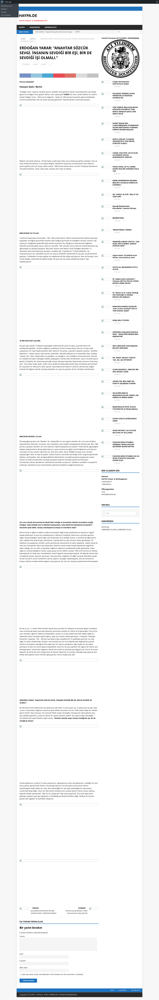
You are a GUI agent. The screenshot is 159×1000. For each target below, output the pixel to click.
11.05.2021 (117, 286)
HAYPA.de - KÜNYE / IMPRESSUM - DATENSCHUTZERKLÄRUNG (56, 995)
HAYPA (22, 27)
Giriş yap (8, 2)
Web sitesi (24, 967)
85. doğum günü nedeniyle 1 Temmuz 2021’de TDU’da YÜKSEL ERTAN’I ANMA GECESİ (126, 281)
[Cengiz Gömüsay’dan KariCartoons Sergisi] (106, 84)
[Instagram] (136, 9)
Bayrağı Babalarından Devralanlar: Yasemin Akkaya (124, 207)
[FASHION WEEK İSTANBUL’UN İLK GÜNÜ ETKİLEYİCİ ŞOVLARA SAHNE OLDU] (106, 458)
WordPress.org (6, 6)
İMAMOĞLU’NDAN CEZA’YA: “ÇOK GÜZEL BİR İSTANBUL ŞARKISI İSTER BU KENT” (126, 243)
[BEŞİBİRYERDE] (106, 220)
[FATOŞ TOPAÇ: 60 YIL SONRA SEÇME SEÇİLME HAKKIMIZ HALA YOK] (106, 169)
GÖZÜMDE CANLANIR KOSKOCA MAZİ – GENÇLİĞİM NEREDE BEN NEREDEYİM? (125, 334)
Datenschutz (50, 27)
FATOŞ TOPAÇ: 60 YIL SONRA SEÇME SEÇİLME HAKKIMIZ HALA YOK (126, 169)
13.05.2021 (117, 272)
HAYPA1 (44, 64)
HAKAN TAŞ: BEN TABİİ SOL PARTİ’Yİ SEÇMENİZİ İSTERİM (124, 382)
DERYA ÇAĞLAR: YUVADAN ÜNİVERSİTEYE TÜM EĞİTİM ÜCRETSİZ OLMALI (123, 141)
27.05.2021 (117, 199)
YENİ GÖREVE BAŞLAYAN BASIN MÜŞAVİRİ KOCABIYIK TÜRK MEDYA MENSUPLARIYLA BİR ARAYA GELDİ (125, 110)
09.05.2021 (117, 299)
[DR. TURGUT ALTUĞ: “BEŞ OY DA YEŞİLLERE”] (106, 196)
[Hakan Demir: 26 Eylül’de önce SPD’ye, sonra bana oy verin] (106, 257)
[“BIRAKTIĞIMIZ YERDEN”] (106, 232)
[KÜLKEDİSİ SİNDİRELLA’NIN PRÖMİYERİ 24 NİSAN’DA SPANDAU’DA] (106, 95)
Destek (3, 12)
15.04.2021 (117, 449)
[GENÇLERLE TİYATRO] (106, 322)
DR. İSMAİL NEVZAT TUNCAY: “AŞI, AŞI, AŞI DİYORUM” (124, 359)
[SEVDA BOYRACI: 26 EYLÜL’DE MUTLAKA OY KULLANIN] (106, 432)
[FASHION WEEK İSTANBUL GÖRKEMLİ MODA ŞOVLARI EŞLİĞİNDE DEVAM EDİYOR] (106, 444)
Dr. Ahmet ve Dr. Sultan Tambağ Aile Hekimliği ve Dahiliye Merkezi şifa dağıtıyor (125, 295)
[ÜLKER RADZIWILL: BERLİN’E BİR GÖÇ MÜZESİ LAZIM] (106, 371)
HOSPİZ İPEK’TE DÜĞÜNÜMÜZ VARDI (125, 419)
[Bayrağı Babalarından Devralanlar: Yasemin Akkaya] (106, 208)
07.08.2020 (26, 64)
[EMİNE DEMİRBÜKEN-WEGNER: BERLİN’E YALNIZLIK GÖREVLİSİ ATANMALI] (106, 183)
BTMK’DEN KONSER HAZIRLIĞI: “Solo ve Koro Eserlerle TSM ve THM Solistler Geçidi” (125, 308)
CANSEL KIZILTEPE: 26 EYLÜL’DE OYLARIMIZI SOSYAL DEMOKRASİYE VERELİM (125, 155)
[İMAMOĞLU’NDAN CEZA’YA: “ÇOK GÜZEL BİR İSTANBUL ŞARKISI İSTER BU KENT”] (106, 244)
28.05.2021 (117, 187)
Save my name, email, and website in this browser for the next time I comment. (53, 974)
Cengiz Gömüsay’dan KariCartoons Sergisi (121, 83)
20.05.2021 (117, 232)
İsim (21, 954)
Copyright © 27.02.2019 (27, 995)
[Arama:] (127, 32)
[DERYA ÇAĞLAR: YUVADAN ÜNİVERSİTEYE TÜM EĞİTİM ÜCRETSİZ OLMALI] (106, 141)
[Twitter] (131, 9)
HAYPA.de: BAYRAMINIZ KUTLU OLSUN (125, 268)
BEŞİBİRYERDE (118, 218)
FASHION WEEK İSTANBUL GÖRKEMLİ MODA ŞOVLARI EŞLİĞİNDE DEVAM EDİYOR (123, 444)
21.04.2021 (117, 423)
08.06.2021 (117, 160)
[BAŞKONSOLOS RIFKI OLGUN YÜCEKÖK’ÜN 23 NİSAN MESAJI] (106, 409)
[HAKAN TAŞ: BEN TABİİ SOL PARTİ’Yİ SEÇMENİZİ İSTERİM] (106, 383)
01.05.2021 (117, 323)
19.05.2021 (117, 248)
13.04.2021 (117, 463)
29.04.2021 (117, 362)
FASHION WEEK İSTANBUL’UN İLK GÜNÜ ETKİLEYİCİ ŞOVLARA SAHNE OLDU (126, 458)
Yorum (22, 936)
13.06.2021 (117, 146)
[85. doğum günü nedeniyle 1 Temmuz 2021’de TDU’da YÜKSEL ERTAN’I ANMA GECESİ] (106, 281)
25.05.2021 (117, 211)
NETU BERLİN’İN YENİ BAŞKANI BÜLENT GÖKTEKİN (125, 347)
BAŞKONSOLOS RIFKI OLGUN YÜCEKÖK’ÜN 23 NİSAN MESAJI (125, 408)
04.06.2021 (117, 174)
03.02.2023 (117, 86)
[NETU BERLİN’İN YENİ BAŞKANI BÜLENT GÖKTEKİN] (106, 348)
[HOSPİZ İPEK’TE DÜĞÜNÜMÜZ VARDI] (106, 421)
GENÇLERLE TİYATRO (121, 320)
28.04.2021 (117, 374)
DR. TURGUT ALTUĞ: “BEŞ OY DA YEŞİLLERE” (125, 195)
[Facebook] (127, 9)
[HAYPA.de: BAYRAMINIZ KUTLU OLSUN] (106, 269)
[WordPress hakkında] (2, 2)
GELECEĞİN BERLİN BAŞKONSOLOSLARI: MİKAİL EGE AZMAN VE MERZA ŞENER (126, 395)
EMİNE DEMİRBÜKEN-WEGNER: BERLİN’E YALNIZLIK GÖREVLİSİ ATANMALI (125, 182)
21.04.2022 (117, 100)
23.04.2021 (117, 400)
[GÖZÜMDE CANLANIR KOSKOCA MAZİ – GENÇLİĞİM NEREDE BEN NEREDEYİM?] (106, 334)
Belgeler (4, 9)
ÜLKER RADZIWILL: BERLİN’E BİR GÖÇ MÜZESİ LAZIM (125, 370)
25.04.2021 (117, 386)
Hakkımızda (34, 27)
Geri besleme (6, 15)
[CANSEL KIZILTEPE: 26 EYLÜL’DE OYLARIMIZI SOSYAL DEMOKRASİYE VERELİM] (106, 155)
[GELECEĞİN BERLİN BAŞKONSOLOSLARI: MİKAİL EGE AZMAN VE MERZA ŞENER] (106, 395)
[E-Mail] (140, 9)
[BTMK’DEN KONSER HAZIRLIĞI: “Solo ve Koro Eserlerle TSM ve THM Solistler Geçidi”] (106, 309)
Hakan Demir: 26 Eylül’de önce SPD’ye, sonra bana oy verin (125, 256)
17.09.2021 (117, 116)
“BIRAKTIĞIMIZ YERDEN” (122, 230)
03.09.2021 (117, 132)
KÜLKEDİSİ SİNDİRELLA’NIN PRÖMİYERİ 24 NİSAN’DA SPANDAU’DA (124, 95)
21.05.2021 (117, 221)
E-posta (22, 961)
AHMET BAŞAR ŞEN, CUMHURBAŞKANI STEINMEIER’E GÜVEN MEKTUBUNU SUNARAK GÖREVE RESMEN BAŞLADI (126, 126)
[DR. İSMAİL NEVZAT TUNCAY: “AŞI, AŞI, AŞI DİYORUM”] (106, 360)
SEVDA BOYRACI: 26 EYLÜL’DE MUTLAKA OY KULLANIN (124, 431)
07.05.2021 (117, 313)
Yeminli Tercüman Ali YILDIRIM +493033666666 (120, 38)
